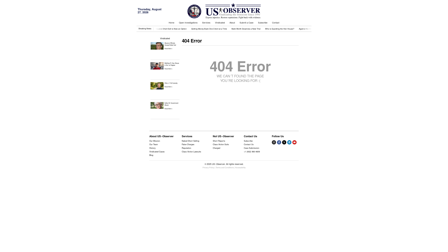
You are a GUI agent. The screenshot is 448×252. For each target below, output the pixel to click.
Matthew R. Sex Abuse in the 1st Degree (171, 64)
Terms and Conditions (225, 167)
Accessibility (240, 167)
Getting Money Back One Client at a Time (202, 29)
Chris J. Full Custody (171, 83)
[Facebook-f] (279, 142)
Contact (275, 22)
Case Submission (251, 147)
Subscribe (262, 22)
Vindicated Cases (157, 151)
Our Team (153, 144)
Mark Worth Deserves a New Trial (238, 29)
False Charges (188, 144)
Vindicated (220, 22)
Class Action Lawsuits (191, 151)
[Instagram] (274, 142)
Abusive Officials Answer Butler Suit (170, 44)
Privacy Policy (208, 167)
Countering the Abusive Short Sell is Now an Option (157, 29)
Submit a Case (246, 22)
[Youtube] (294, 142)
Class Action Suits (221, 144)
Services (206, 22)
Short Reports (219, 140)
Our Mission (154, 140)
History (152, 147)
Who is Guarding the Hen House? (272, 29)
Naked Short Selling (190, 140)
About (232, 22)
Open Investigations (188, 22)
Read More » (168, 48)
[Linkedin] (289, 142)
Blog (151, 155)
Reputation (186, 147)
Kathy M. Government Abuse (171, 104)
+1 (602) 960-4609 (252, 151)
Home (171, 22)
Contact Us (249, 144)
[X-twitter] (284, 142)
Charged (216, 147)
